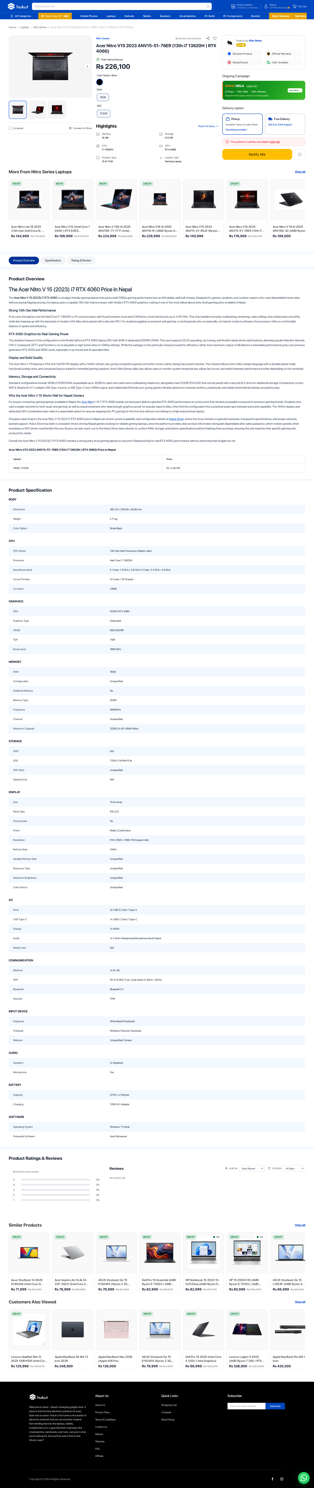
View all (300, 171)
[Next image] (87, 66)
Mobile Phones (89, 16)
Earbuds (129, 16)
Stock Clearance (280, 16)
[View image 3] (57, 110)
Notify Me (257, 154)
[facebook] (272, 1479)
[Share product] (208, 38)
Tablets (147, 16)
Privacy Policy (102, 1412)
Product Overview (24, 260)
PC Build (210, 16)
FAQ (97, 1448)
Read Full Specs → (208, 126)
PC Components (233, 16)
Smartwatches (187, 16)
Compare (166, 1412)
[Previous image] (13, 66)
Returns (99, 1434)
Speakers (165, 16)
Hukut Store (176, 419)
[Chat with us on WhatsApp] (304, 1478)
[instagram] (282, 1479)
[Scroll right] (300, 209)
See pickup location (236, 129)
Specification (53, 260)
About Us (100, 1405)
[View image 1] (18, 110)
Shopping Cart (169, 1405)
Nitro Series (40, 27)
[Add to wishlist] (215, 38)
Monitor (255, 16)
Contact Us (101, 1426)
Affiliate (99, 1456)
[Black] (99, 82)
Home (12, 27)
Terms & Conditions (105, 1419)
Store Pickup (168, 1419)
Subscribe (275, 1406)
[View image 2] (37, 110)
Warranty (100, 1441)
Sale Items (300, 16)
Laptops (111, 16)
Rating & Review (81, 260)
